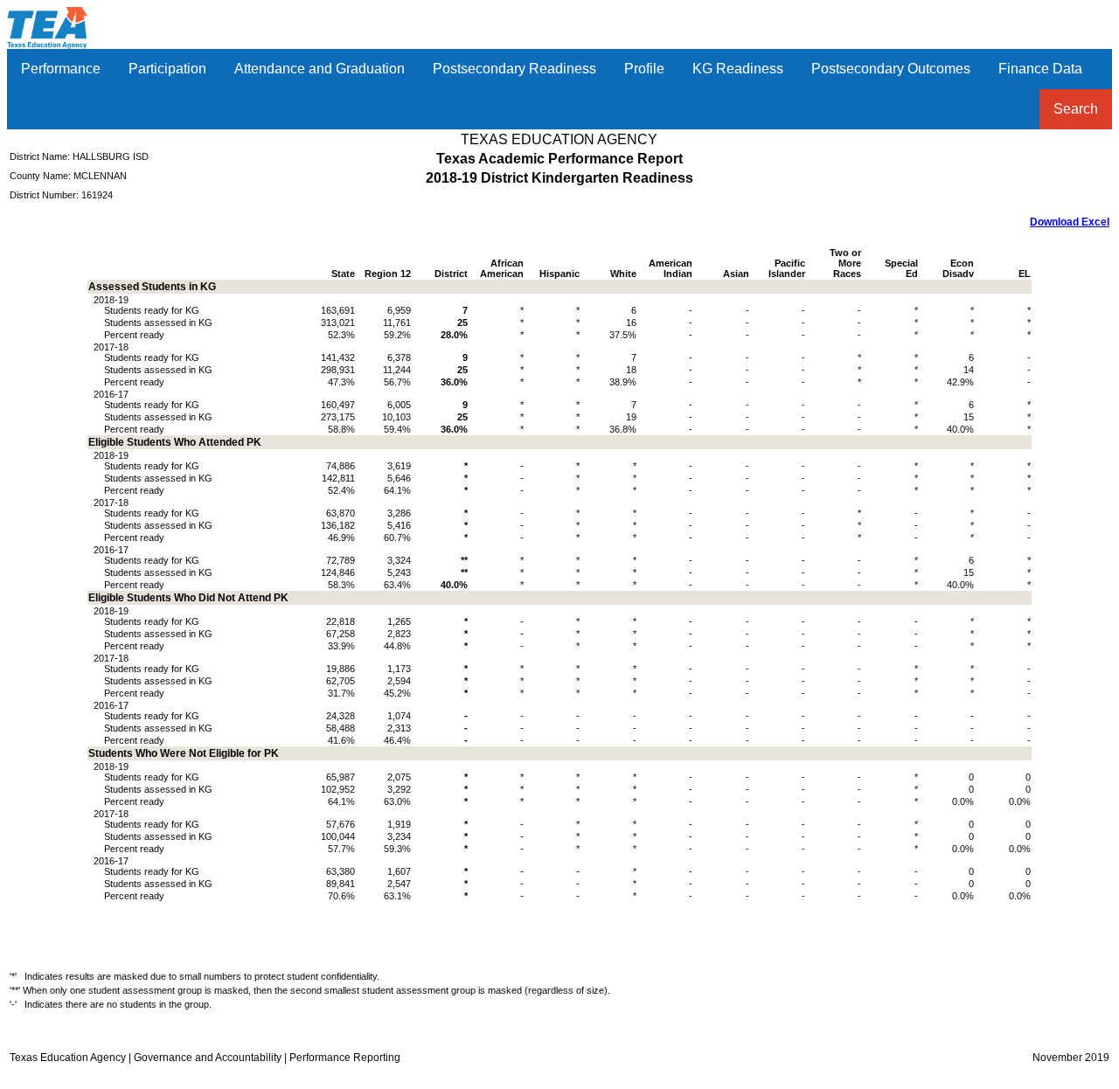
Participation (167, 68)
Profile (644, 68)
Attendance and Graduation (319, 68)
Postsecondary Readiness (514, 68)
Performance (61, 68)
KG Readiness (737, 68)
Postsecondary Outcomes (890, 68)
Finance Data (1040, 68)
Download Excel (1069, 222)
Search (1075, 108)
